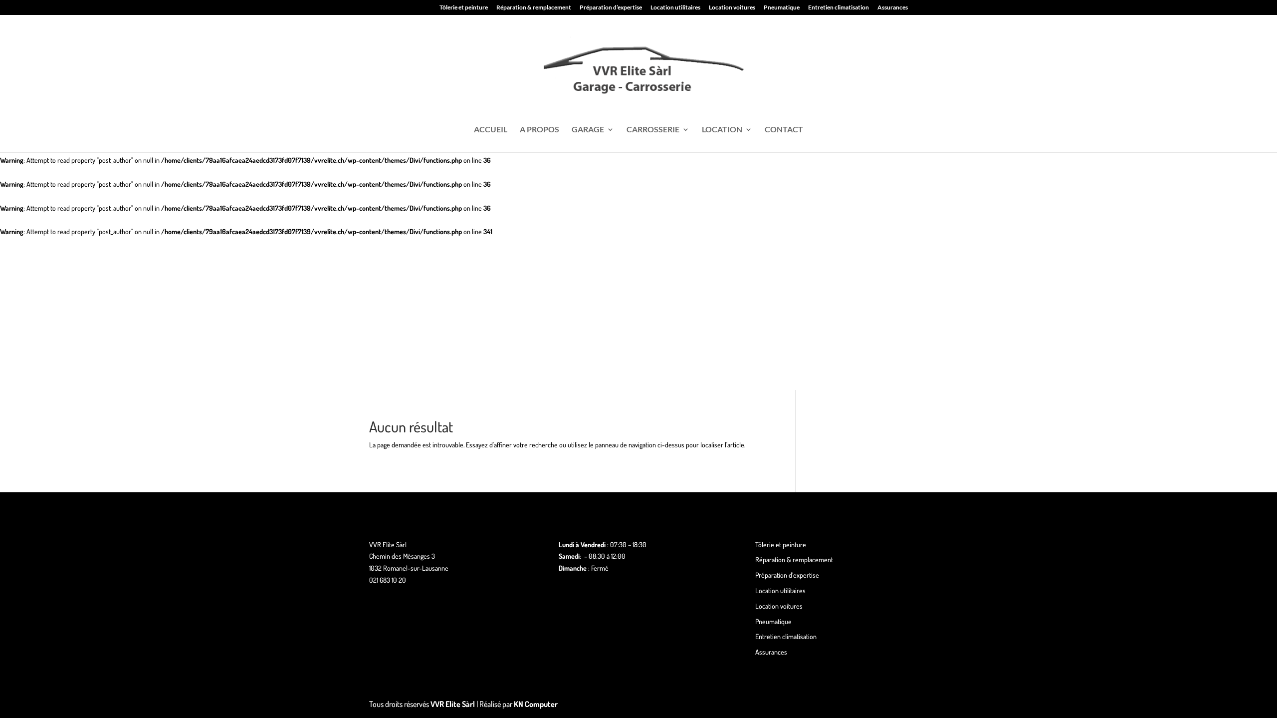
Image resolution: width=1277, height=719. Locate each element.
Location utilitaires (675, 7)
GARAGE (588, 130)
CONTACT (784, 130)
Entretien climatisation (838, 7)
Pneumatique (782, 7)
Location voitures (732, 7)
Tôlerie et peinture (463, 7)
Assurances (892, 7)
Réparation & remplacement (533, 7)
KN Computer (536, 704)
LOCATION (722, 130)
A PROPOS (539, 130)
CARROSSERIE (653, 130)
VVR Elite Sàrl (452, 704)
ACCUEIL (490, 130)
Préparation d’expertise (611, 7)
